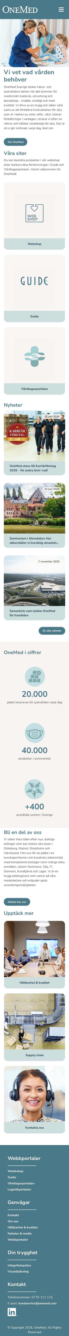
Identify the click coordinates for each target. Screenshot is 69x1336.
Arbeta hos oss (17, 902)
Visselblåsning (18, 1271)
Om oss (13, 1221)
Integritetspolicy (19, 1265)
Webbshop (15, 1171)
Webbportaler (18, 1240)
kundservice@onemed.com (37, 1303)
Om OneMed (15, 142)
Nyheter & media (20, 1233)
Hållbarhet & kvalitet (23, 1227)
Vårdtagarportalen (21, 1183)
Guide (12, 1177)
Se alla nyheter (52, 631)
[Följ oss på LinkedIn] (12, 1312)
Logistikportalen (19, 1189)
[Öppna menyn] (61, 10)
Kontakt (13, 1215)
